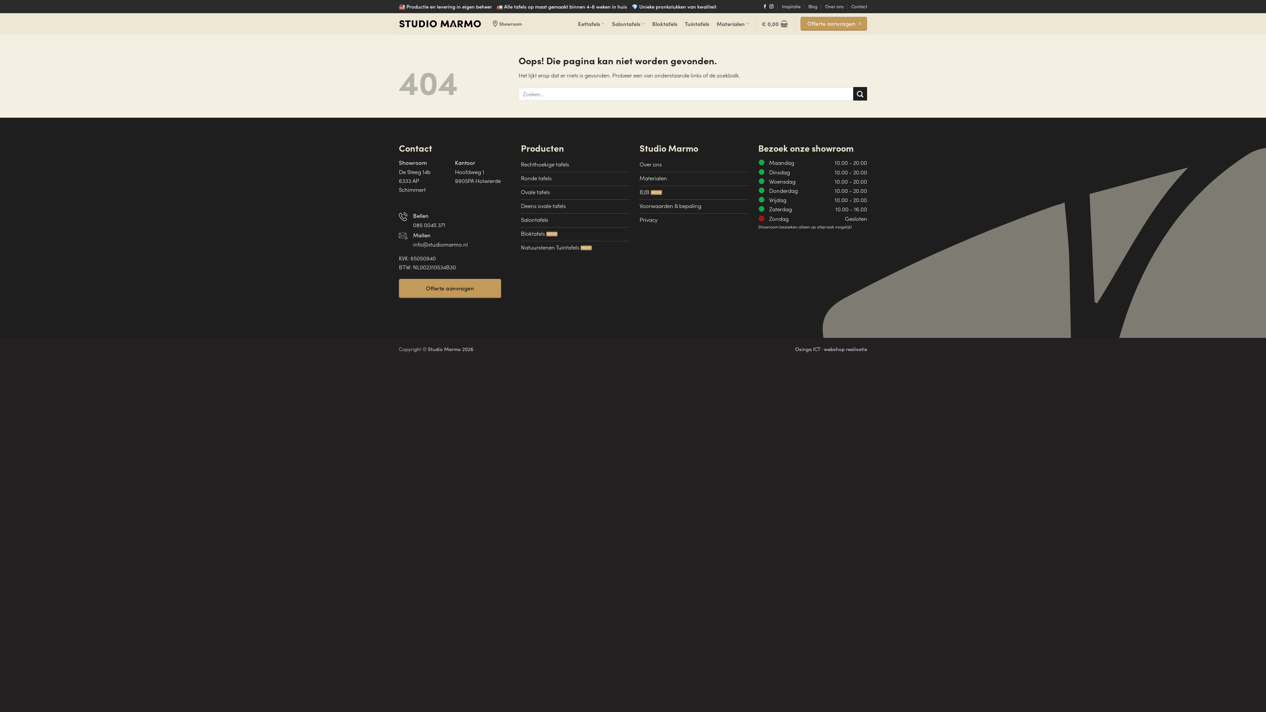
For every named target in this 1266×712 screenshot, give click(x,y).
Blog (812, 6)
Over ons (834, 6)
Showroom (506, 24)
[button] (775, 23)
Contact (859, 6)
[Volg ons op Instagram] (771, 7)
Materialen (731, 23)
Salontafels (626, 23)
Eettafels (589, 23)
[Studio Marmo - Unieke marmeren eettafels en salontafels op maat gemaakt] (440, 24)
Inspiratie (791, 6)
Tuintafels (697, 23)
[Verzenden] (860, 94)
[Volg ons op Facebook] (765, 7)
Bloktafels (665, 23)
